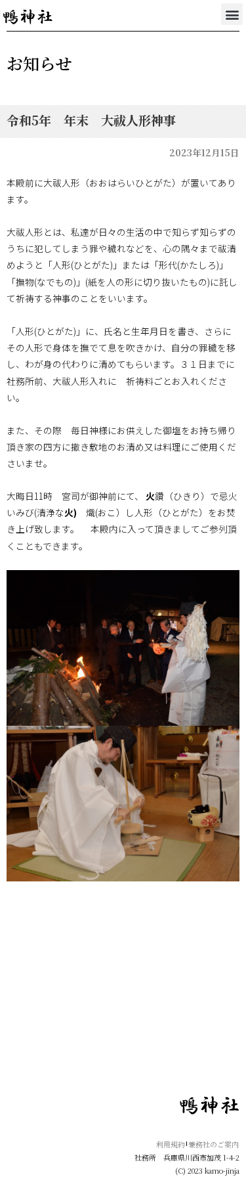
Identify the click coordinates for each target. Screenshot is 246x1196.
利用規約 (170, 1144)
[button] (232, 14)
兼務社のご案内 (213, 1144)
